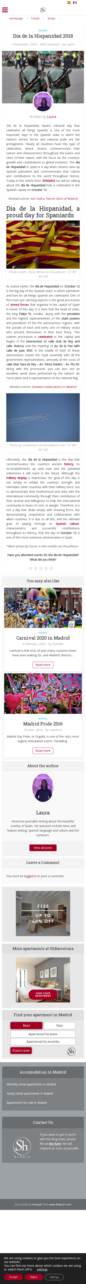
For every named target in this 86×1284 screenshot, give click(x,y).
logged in (30, 876)
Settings (54, 1277)
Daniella (57, 644)
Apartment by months (42, 1041)
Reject (33, 1277)
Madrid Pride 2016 (43, 724)
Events (42, 30)
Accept (13, 1277)
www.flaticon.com (60, 1204)
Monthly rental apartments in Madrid (31, 1084)
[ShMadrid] (43, 9)
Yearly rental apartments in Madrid (29, 1093)
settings (42, 1269)
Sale (59, 1025)
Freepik (37, 1204)
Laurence (55, 730)
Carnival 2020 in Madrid (43, 638)
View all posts (43, 848)
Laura (70, 44)
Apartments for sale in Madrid (26, 1103)
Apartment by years (43, 1034)
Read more (43, 665)
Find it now (21, 1050)
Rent (26, 1025)
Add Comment (49, 44)
